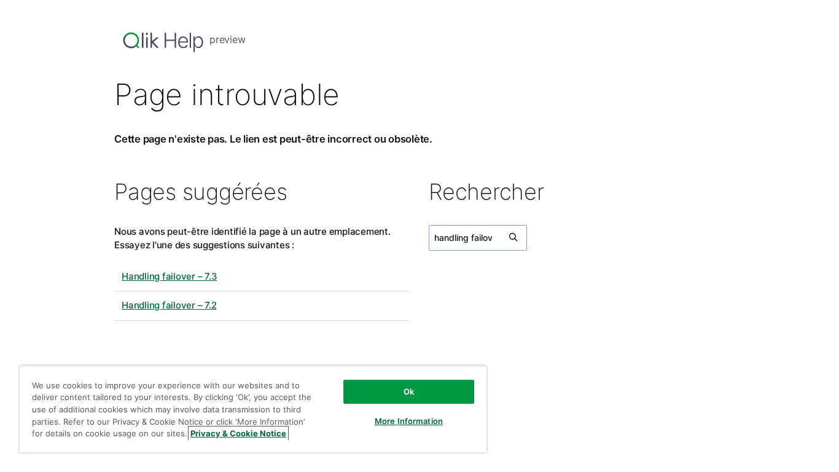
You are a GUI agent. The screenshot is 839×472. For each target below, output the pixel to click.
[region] (253, 409)
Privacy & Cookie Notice (238, 433)
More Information (409, 421)
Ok (409, 391)
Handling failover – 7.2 (169, 305)
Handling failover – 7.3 (169, 276)
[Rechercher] (514, 238)
